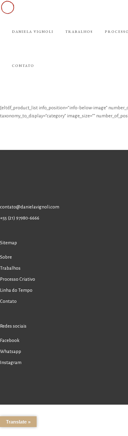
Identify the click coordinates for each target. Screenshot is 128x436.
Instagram (10, 362)
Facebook (9, 340)
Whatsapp (10, 351)
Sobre (6, 257)
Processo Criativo (17, 279)
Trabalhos (10, 268)
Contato (8, 301)
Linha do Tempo (16, 290)
